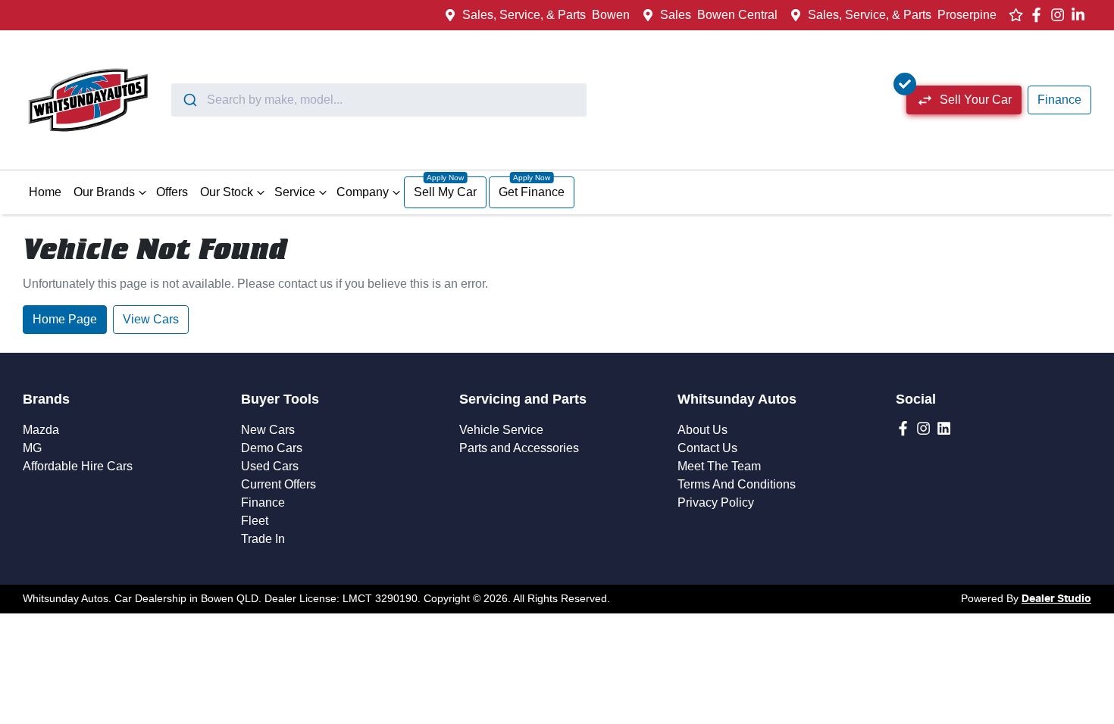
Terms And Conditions (736, 484)
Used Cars (270, 466)
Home (45, 192)
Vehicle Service (501, 429)
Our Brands (104, 192)
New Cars (268, 429)
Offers (172, 192)
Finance (1059, 99)
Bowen (611, 14)
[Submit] (189, 100)
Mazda (41, 429)
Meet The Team (719, 466)
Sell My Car (445, 192)
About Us (702, 429)
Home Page (65, 319)
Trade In (263, 538)
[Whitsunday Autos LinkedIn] (1081, 15)
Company (362, 192)
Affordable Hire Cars (78, 466)
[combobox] (379, 100)
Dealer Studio (1056, 599)
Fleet (254, 520)
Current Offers (278, 484)
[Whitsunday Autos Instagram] (1060, 15)
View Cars (151, 319)
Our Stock (226, 192)
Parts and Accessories (519, 448)
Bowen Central (737, 14)
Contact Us (707, 448)
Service (294, 192)
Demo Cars (271, 448)
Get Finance (532, 192)
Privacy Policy (715, 502)
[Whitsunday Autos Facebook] (1039, 15)
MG (32, 448)
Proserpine (967, 14)
